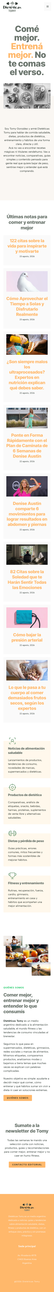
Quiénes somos (18, 1098)
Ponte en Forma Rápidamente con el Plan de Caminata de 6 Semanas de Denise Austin (27, 446)
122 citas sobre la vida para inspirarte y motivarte (27, 246)
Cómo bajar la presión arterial (27, 637)
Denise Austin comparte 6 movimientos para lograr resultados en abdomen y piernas (27, 514)
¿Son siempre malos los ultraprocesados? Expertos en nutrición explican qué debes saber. (27, 374)
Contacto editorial (27, 1164)
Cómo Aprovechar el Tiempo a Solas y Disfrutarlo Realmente (27, 306)
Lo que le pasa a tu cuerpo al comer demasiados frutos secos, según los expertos (27, 698)
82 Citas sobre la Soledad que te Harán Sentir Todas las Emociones (27, 579)
